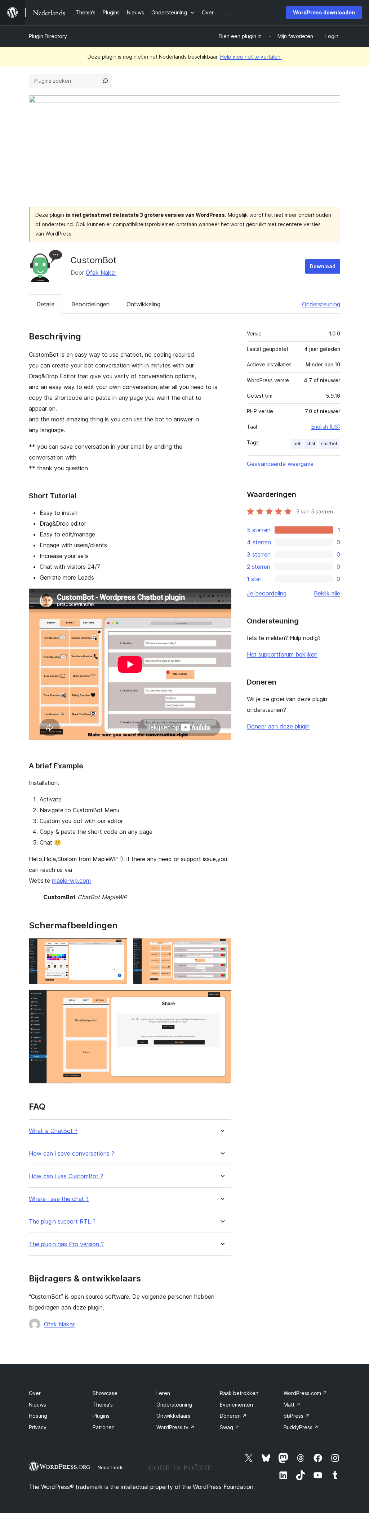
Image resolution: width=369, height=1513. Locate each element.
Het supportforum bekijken (282, 654)
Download (322, 266)
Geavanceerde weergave (280, 463)
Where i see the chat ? (59, 1199)
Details (45, 304)
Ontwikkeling (143, 304)
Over (35, 1393)
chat (310, 443)
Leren (163, 1393)
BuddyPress (301, 1427)
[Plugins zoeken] (105, 81)
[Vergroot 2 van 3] (221, 947)
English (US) (325, 427)
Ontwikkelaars (173, 1416)
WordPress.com (305, 1393)
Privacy (37, 1427)
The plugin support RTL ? (62, 1221)
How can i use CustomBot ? (66, 1176)
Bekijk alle (327, 593)
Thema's (103, 1405)
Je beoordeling (266, 593)
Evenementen (236, 1405)
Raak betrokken (239, 1393)
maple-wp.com (71, 880)
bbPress (297, 1416)
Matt (292, 1405)
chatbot (329, 443)
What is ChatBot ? (53, 1131)
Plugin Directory (48, 36)
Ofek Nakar (101, 272)
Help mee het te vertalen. (251, 57)
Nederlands (111, 1467)
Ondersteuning (321, 304)
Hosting (38, 1416)
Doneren (233, 1416)
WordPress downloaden (324, 12)
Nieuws (37, 1405)
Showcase (105, 1393)
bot (297, 443)
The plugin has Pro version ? (66, 1244)
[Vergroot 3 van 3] (221, 999)
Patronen (104, 1427)
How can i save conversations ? (71, 1153)
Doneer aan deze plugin (278, 726)
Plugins (101, 1416)
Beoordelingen (90, 304)
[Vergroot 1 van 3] (117, 947)
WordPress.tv (175, 1427)
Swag (229, 1427)
